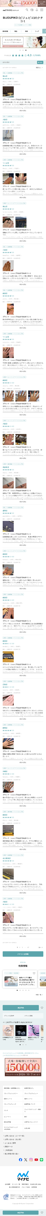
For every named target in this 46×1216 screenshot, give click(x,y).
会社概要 (7, 1184)
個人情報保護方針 (14, 1187)
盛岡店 (5, 511)
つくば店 (6, 163)
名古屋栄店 (7, 858)
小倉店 (5, 250)
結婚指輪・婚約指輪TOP (25, 1053)
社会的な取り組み (35, 1184)
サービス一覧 (16, 1184)
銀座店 (5, 293)
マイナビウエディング (9, 1053)
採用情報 (34, 1187)
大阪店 (5, 119)
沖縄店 (5, 771)
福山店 (5, 76)
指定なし (38, 67)
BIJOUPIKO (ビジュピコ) (13, 1055)
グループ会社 (26, 1187)
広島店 (5, 684)
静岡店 (5, 728)
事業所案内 (25, 1184)
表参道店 (6, 467)
